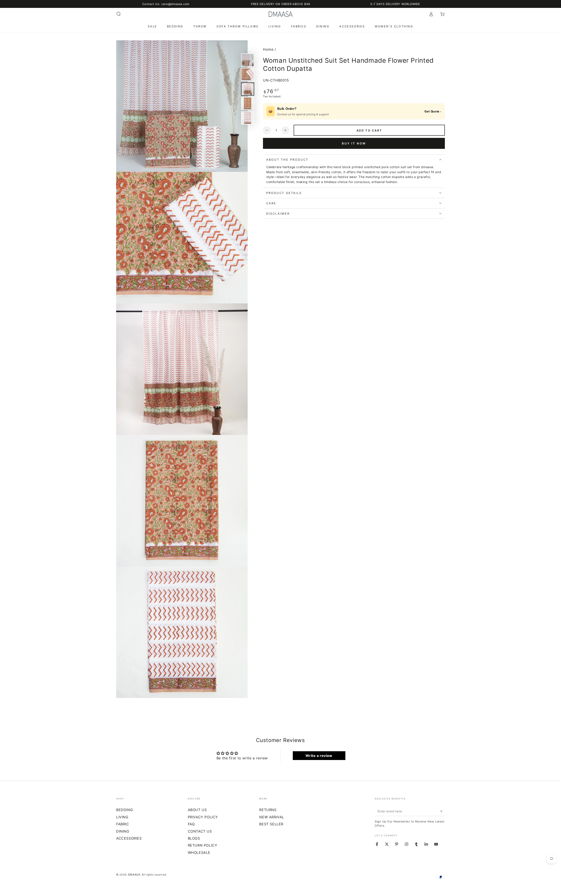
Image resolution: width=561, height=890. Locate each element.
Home (268, 49)
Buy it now (354, 143)
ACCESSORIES (129, 838)
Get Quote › (432, 111)
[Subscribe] (442, 811)
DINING (122, 831)
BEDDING (124, 810)
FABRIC (122, 824)
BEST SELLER (271, 824)
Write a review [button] (318, 755)
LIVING (122, 817)
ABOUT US (197, 810)
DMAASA (134, 874)
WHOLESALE (199, 852)
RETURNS (267, 810)
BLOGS (194, 838)
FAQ (191, 824)
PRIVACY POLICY (203, 817)
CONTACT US (200, 831)
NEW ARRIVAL (271, 817)
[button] (118, 14)
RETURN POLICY (202, 845)
